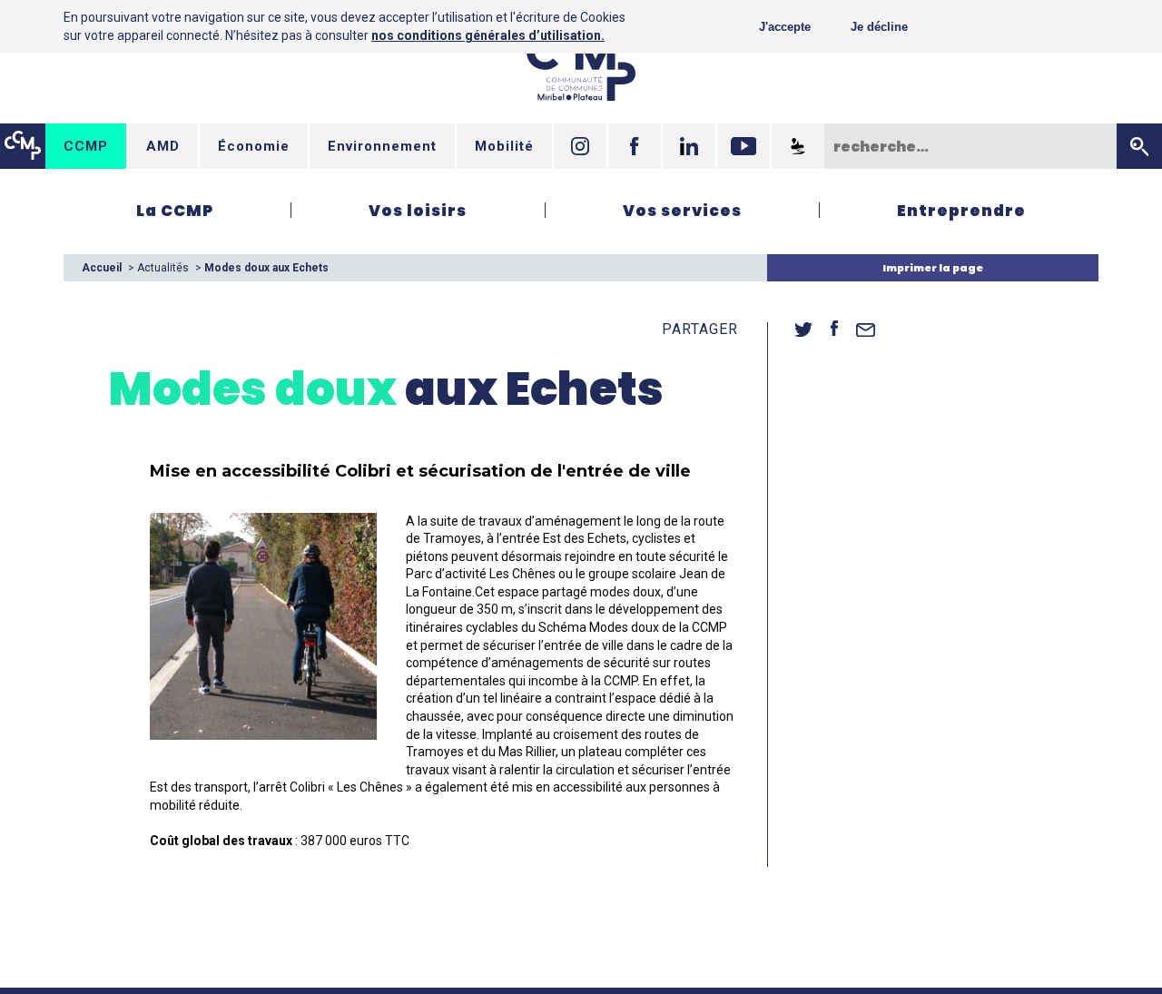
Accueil (102, 267)
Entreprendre (961, 210)
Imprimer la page (932, 268)
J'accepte (785, 27)
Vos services (682, 210)
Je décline (879, 27)
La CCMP (174, 210)
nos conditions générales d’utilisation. (488, 35)
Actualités (163, 267)
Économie (254, 146)
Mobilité (504, 146)
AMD (163, 146)
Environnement (382, 146)
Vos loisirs (418, 210)
